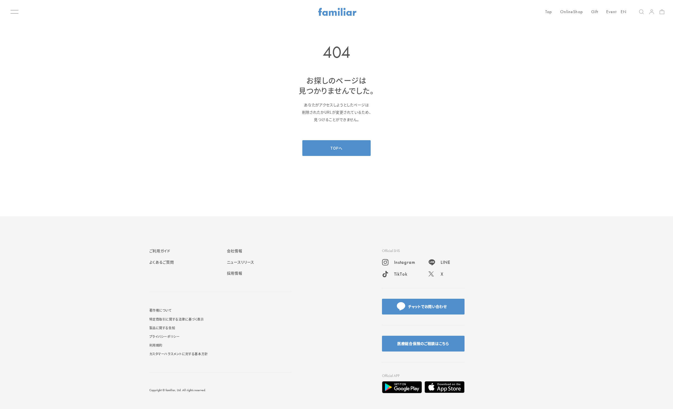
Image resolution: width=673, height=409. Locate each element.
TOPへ (336, 148)
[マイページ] (651, 11)
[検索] (641, 11)
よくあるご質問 (161, 262)
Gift (594, 11)
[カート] (661, 11)
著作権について (160, 310)
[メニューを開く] (14, 11)
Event (611, 11)
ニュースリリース (240, 262)
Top (548, 11)
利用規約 (155, 345)
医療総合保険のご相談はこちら (423, 343)
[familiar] (337, 12)
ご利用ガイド (159, 250)
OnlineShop (571, 11)
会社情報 (234, 250)
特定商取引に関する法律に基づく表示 (176, 319)
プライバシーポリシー (164, 336)
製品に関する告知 (162, 328)
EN (623, 11)
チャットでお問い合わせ (427, 306)
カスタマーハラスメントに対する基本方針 (178, 354)
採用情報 (234, 273)
